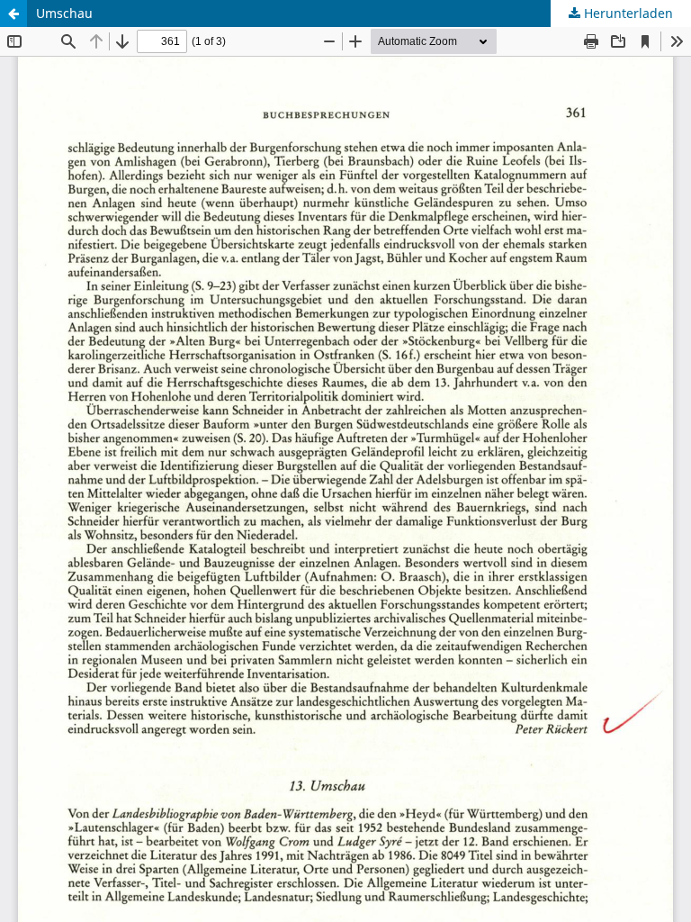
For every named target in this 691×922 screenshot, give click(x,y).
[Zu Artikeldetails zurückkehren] (13, 13)
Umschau (64, 13)
